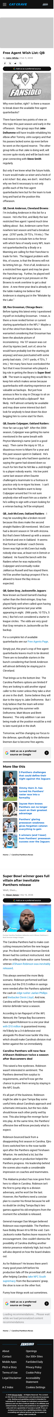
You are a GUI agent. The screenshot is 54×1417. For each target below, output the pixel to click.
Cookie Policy (33, 1372)
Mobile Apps (9, 1361)
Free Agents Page (38, 641)
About (5, 1351)
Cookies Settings (35, 1387)
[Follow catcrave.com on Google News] (46, 753)
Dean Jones (12, 895)
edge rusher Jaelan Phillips (32, 992)
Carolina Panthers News (22, 855)
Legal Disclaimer (11, 1377)
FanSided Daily (34, 1361)
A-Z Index (7, 1387)
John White (12, 58)
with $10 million (12, 1026)
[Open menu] (4, 4)
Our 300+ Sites (34, 1356)
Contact (6, 1356)
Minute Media (17, 1395)
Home (5, 855)
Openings (31, 1351)
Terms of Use (10, 1372)
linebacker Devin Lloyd (20, 997)
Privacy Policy (34, 1367)
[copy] (20, 63)
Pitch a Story (9, 1367)
